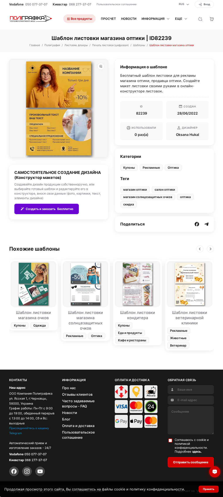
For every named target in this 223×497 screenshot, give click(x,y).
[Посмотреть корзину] (211, 18)
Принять (208, 489)
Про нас (69, 388)
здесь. (197, 451)
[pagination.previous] (199, 248)
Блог (66, 419)
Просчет (108, 18)
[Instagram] (27, 471)
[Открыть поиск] (200, 18)
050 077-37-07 (36, 4)
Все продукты (81, 18)
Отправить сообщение (190, 462)
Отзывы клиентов (77, 394)
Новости (128, 18)
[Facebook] (14, 471)
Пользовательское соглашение (116, 4)
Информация (153, 18)
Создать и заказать (49, 209)
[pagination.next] (210, 248)
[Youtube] (40, 471)
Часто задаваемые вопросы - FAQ (78, 403)
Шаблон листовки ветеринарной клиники (189, 317)
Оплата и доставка (78, 426)
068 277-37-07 (80, 4)
